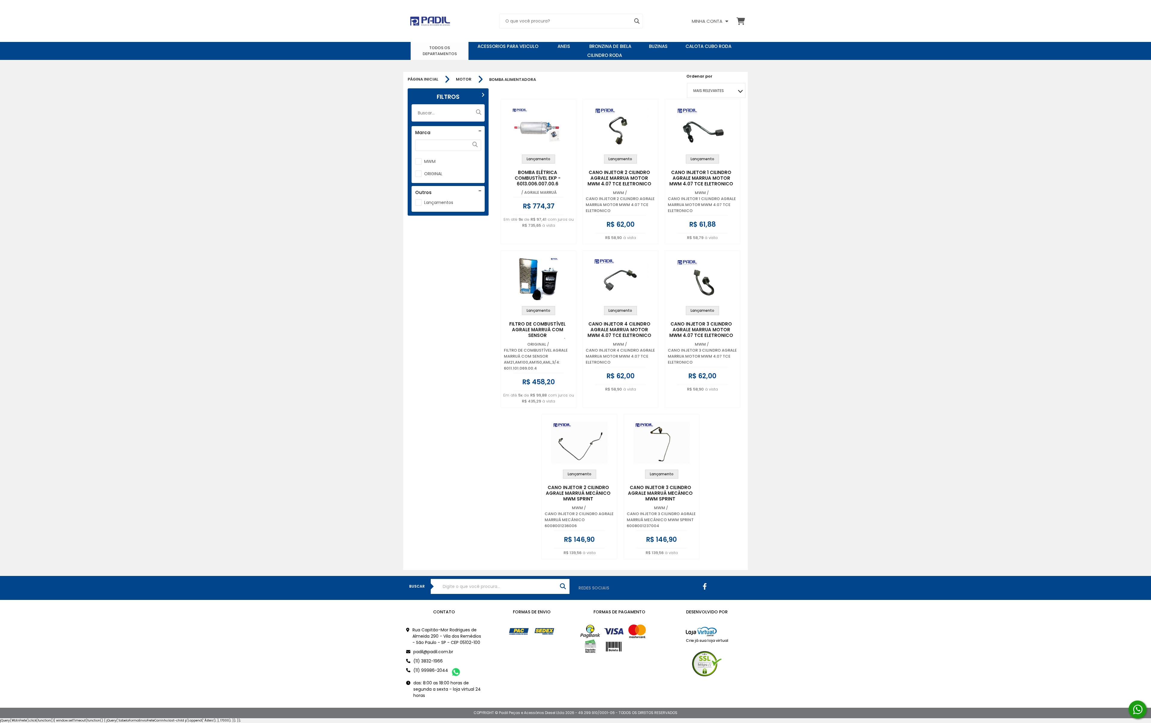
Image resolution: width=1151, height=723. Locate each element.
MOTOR (463, 79)
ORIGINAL (433, 174)
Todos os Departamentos (440, 51)
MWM (430, 161)
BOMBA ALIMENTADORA (512, 79)
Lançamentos (438, 202)
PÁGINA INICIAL (423, 79)
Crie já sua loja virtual (707, 640)
